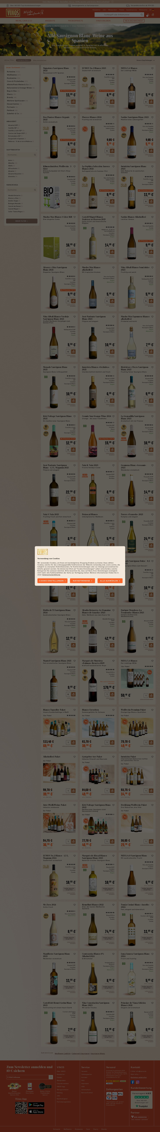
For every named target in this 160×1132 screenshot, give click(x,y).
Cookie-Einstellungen (51, 581)
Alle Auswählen (109, 581)
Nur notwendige (81, 581)
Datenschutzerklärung (51, 575)
